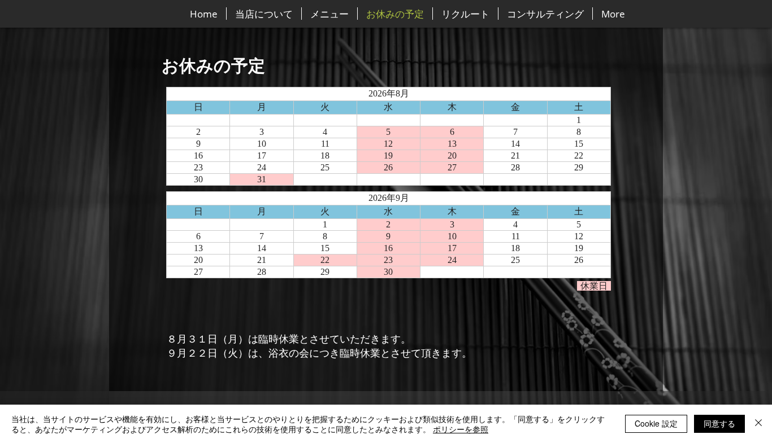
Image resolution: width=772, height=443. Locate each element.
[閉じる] (758, 424)
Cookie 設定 (656, 423)
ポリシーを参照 (460, 429)
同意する (719, 423)
